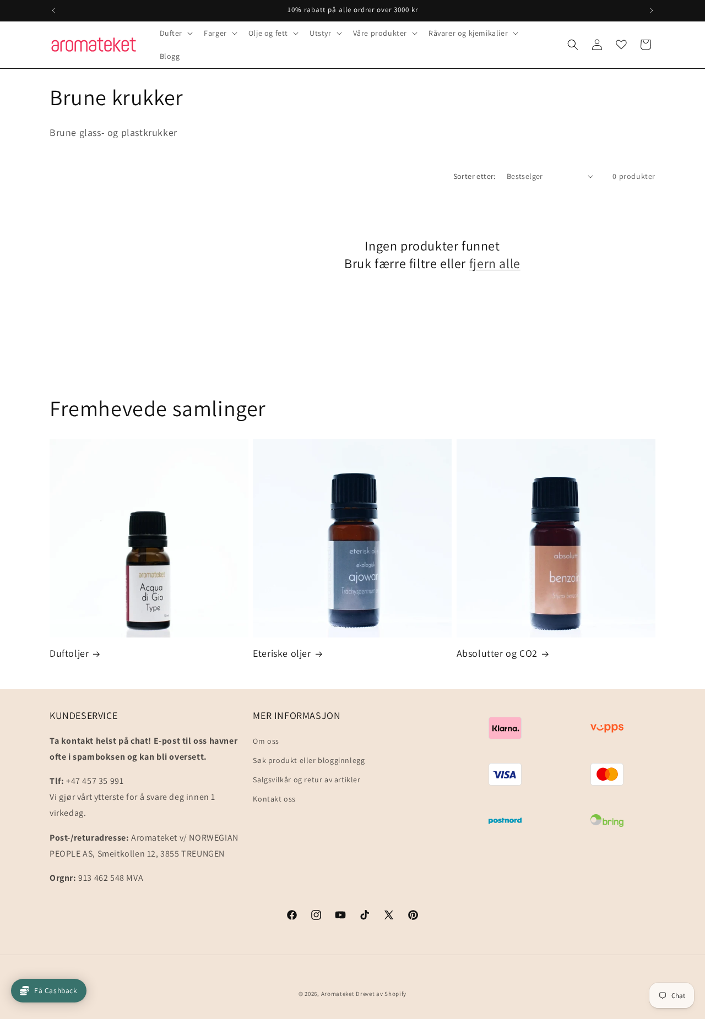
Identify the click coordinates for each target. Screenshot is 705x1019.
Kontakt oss (274, 799)
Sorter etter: (474, 176)
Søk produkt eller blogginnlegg (309, 760)
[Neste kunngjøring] (651, 10)
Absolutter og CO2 (497, 653)
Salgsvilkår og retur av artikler (306, 779)
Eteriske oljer (282, 653)
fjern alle (494, 262)
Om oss (266, 740)
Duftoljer (69, 653)
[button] (175, 33)
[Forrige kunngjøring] (53, 10)
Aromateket (338, 994)
